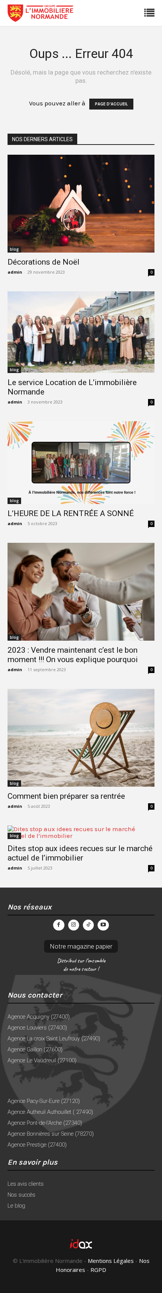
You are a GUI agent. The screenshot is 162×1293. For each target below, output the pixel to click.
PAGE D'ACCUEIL (111, 104)
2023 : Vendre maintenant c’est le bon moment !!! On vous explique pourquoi (73, 655)
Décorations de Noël (43, 262)
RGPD (98, 1269)
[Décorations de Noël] (81, 204)
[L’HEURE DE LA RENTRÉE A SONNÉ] (81, 462)
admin (15, 272)
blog (14, 249)
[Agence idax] (81, 1244)
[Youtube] (103, 925)
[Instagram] (73, 925)
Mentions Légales (111, 1260)
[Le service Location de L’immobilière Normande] (81, 332)
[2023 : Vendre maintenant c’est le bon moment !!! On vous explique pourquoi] (81, 592)
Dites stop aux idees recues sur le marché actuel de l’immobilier (80, 853)
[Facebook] (58, 925)
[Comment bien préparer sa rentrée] (81, 738)
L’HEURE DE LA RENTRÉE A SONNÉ (71, 513)
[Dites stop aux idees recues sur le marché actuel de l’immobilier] (81, 832)
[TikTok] (88, 925)
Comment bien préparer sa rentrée (66, 796)
